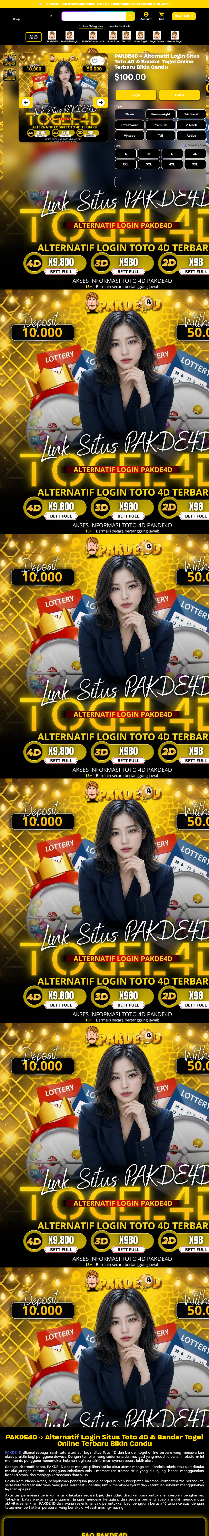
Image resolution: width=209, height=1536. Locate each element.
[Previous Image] (26, 102)
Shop (16, 19)
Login (136, 95)
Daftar (179, 95)
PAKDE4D (13, 1452)
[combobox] (94, 16)
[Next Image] (100, 102)
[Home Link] (40, 16)
